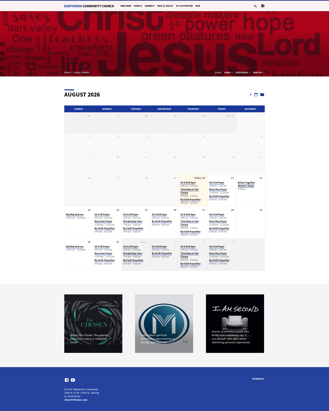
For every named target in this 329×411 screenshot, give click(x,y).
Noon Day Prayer (218, 189)
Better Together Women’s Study (246, 184)
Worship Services (74, 214)
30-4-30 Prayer (184, 5)
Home (67, 72)
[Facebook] (263, 5)
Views (227, 72)
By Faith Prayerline (190, 199)
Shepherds (89, 6)
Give (197, 5)
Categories (241, 72)
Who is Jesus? (165, 5)
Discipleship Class (132, 221)
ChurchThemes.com (75, 399)
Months (257, 72)
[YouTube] (72, 380)
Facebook (258, 378)
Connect (150, 5)
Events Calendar (82, 72)
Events (138, 5)
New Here (126, 5)
